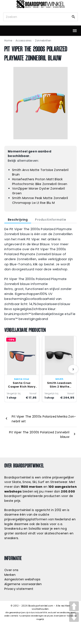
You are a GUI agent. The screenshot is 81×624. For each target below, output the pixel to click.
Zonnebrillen (43, 40)
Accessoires (24, 40)
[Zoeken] (73, 17)
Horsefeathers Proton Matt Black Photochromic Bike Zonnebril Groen (39, 181)
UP (74, 606)
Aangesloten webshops (22, 579)
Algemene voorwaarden (23, 584)
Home (8, 40)
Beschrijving (18, 219)
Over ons (11, 570)
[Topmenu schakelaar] (74, 30)
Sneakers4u (13, 528)
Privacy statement (18, 589)
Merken (10, 575)
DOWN (74, 617)
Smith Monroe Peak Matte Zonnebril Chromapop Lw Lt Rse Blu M (40, 200)
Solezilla (35, 528)
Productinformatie (50, 219)
